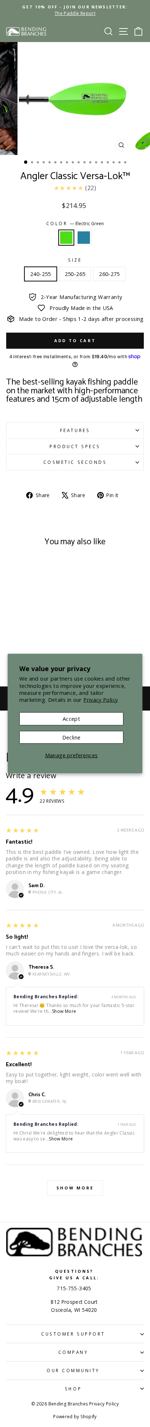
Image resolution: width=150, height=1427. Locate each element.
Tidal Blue (83, 237)
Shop (73, 1389)
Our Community (73, 1370)
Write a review (31, 775)
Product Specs (75, 446)
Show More (64, 1011)
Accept (71, 718)
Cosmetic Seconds (75, 462)
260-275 (109, 273)
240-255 (40, 273)
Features (75, 430)
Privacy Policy (100, 699)
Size (75, 260)
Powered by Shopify (75, 1416)
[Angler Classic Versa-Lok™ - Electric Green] (28, 642)
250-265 (75, 273)
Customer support (73, 1334)
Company (73, 1352)
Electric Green (66, 237)
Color (75, 223)
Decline (71, 737)
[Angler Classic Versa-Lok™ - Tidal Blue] (36, 642)
